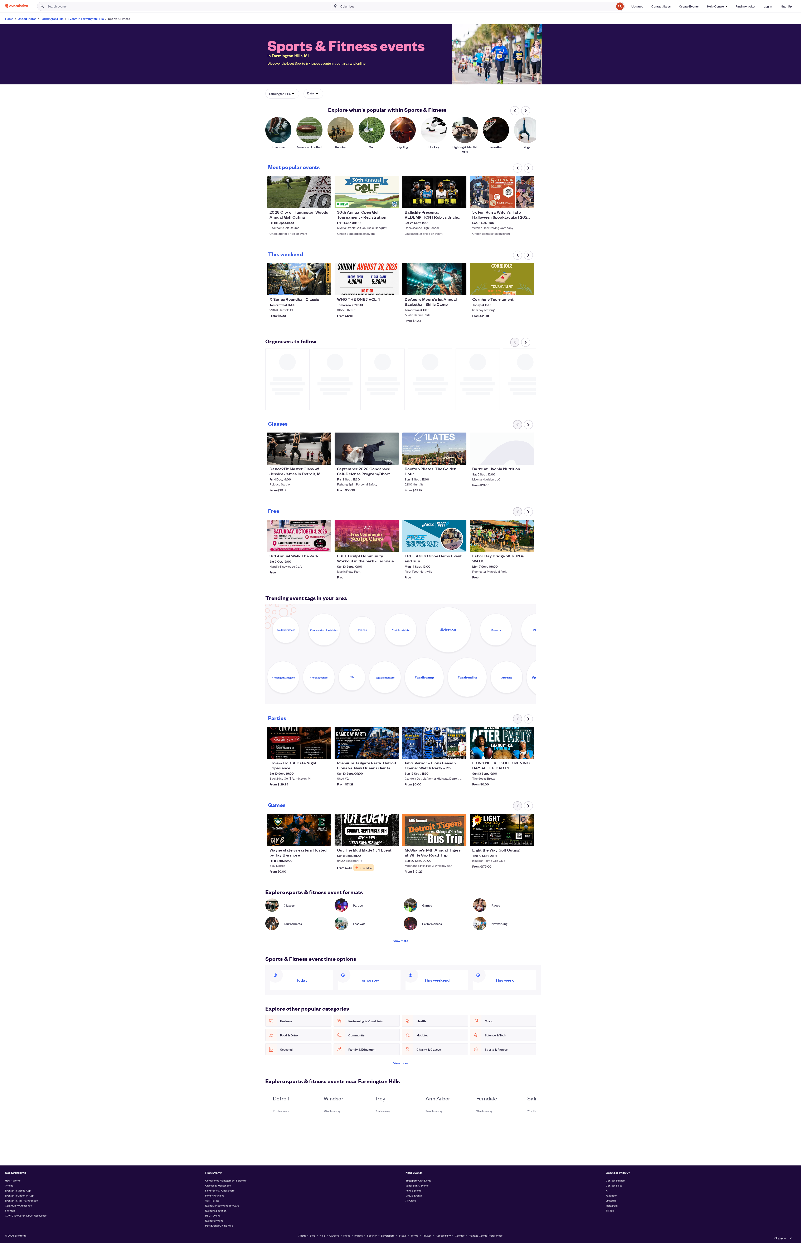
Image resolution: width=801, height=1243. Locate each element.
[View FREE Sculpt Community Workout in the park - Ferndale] (367, 536)
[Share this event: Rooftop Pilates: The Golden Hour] (460, 459)
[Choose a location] (335, 6)
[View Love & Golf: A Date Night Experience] (299, 743)
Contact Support (615, 1180)
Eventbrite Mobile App (18, 1190)
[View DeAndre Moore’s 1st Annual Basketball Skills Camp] (434, 279)
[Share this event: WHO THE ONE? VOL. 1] (393, 289)
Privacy (427, 1235)
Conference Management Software (226, 1180)
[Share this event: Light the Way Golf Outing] (528, 840)
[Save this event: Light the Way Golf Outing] (518, 840)
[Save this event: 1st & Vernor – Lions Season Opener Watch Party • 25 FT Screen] (450, 753)
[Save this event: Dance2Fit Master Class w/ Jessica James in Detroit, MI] (315, 459)
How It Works (12, 1180)
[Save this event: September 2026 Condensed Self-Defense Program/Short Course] (383, 459)
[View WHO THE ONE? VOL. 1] (367, 279)
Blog (312, 1235)
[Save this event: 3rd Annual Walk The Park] (315, 546)
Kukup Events (413, 1190)
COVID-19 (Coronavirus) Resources (26, 1215)
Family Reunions (214, 1195)
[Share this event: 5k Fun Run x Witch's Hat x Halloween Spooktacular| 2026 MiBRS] (528, 202)
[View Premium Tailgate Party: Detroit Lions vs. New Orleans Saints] (367, 743)
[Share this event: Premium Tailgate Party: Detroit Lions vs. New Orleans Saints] (393, 753)
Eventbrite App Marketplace (21, 1200)
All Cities (411, 1200)
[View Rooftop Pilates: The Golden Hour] (434, 449)
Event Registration (216, 1210)
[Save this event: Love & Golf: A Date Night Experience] (315, 753)
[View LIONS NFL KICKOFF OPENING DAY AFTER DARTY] (502, 743)
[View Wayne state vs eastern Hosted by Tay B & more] (299, 830)
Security (372, 1235)
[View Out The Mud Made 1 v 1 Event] (367, 830)
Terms (414, 1235)
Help (322, 1235)
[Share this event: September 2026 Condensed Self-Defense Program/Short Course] (393, 459)
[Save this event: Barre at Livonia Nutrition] (518, 459)
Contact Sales (614, 1185)
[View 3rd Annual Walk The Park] (299, 536)
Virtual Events (414, 1195)
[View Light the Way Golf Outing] (502, 830)
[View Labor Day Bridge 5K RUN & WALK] (502, 536)
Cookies (460, 1235)
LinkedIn (611, 1200)
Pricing (9, 1185)
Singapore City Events (418, 1180)
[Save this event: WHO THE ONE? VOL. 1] (383, 289)
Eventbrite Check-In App (19, 1195)
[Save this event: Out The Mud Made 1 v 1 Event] (383, 840)
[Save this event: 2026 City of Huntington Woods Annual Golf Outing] (315, 202)
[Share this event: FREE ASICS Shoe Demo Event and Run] (460, 546)
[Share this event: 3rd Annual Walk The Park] (325, 546)
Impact (358, 1235)
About (302, 1235)
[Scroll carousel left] (514, 110)
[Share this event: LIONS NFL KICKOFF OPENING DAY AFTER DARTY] (528, 753)
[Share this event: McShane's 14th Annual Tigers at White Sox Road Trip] (460, 840)
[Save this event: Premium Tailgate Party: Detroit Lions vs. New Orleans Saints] (383, 753)
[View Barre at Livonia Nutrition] (502, 449)
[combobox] (477, 6)
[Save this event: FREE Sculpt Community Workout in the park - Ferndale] (383, 546)
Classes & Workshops (218, 1185)
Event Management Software (222, 1205)
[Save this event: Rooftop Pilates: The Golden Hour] (450, 459)
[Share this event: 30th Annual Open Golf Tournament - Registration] (393, 202)
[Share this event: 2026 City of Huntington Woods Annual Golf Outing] (325, 202)
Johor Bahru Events (417, 1185)
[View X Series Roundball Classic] (299, 279)
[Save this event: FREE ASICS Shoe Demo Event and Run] (450, 546)
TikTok (610, 1210)
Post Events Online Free (219, 1225)
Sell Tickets (212, 1200)
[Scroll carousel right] (525, 110)
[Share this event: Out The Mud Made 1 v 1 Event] (393, 840)
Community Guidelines (18, 1205)
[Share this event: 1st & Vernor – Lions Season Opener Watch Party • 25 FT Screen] (460, 753)
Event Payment (214, 1220)
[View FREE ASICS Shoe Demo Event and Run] (434, 536)
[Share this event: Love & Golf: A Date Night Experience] (325, 753)
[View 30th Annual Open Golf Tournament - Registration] (367, 192)
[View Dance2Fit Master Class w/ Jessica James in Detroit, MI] (299, 449)
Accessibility (443, 1235)
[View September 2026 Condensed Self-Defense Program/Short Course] (367, 449)
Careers (334, 1235)
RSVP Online (212, 1215)
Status (402, 1235)
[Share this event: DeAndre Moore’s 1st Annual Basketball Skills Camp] (460, 289)
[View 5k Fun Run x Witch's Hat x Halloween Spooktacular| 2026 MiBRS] (502, 192)
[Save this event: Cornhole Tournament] (518, 289)
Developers (387, 1235)
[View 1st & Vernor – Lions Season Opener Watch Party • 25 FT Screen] (434, 743)
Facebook (611, 1195)
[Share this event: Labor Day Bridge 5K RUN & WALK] (528, 546)
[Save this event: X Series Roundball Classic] (315, 289)
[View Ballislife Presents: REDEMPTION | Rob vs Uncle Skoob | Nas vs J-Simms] (434, 192)
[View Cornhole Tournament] (502, 279)
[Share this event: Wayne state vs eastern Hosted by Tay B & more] (325, 840)
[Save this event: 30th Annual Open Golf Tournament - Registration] (383, 202)
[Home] (16, 6)
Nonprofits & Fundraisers (219, 1190)
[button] (717, 6)
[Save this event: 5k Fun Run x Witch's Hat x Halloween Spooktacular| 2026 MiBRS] (518, 202)
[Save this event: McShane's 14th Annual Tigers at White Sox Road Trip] (450, 840)
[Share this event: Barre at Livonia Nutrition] (528, 459)
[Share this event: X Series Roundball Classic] (325, 289)
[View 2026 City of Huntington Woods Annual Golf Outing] (299, 192)
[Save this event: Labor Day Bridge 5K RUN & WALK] (518, 546)
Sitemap (10, 1210)
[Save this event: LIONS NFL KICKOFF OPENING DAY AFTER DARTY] (518, 753)
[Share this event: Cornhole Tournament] (528, 289)
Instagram (612, 1205)
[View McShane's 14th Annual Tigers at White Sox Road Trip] (434, 830)
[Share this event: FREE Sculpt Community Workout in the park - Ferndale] (393, 546)
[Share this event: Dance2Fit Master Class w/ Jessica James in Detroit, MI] (325, 459)
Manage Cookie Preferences (486, 1235)
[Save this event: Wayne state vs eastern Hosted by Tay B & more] (315, 840)
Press (346, 1235)
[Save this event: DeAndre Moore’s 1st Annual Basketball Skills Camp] (450, 289)
